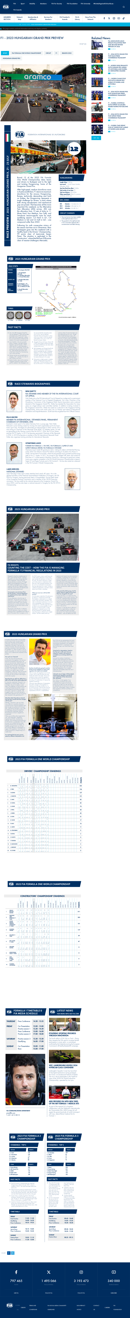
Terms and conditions (33, 1307)
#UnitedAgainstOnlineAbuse (103, 3)
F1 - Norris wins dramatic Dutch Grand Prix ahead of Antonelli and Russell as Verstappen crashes (118, 68)
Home (24, 24)
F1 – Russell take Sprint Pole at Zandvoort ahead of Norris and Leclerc (118, 127)
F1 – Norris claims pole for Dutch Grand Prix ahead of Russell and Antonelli (117, 81)
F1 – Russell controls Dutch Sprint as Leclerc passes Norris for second (118, 105)
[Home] (6, 7)
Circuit (48, 53)
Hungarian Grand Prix (11, 58)
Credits (23, 1307)
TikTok (123, 18)
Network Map (20, 18)
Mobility (32, 3)
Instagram (113, 18)
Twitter (109, 18)
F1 (56, 53)
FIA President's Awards (65, 18)
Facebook (104, 18)
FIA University (85, 3)
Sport (5, 53)
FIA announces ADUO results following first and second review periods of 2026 (117, 44)
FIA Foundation (72, 3)
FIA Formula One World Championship (26, 53)
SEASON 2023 (66, 53)
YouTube (118, 18)
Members (43, 3)
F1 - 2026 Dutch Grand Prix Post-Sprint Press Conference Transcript (118, 116)
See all (96, 138)
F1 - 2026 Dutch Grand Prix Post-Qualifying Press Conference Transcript (118, 93)
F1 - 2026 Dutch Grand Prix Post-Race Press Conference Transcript (118, 56)
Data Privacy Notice (81, 1307)
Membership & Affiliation (33, 18)
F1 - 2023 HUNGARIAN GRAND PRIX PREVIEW (42, 24)
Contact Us (96, 1307)
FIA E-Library (77, 18)
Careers (107, 1307)
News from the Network (90, 18)
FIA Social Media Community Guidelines (57, 1307)
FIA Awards (17, 10)
